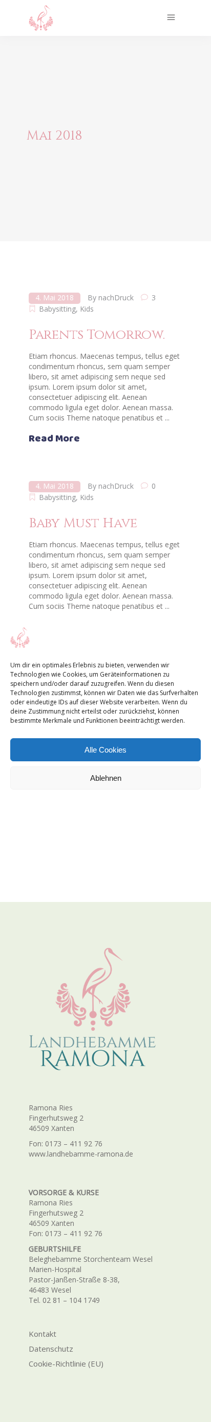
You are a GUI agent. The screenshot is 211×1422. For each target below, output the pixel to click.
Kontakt (42, 1334)
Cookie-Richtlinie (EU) (66, 1363)
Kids (87, 309)
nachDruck (116, 297)
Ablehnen (105, 778)
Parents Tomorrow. (97, 335)
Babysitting (57, 309)
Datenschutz (51, 1348)
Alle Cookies (105, 749)
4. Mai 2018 (54, 297)
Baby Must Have (83, 523)
